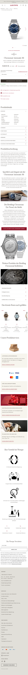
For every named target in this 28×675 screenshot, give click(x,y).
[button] (7, 93)
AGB (2, 636)
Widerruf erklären (9, 665)
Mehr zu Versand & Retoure (8, 364)
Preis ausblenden (21, 66)
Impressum (3, 639)
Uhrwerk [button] (3, 127)
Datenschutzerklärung (6, 634)
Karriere (3, 627)
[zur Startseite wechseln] (14, 5)
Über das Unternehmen (6, 623)
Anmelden (14, 549)
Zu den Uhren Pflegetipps (8, 441)
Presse (3, 632)
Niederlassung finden (6, 583)
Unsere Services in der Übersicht (8, 594)
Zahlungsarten (4, 609)
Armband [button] (3, 137)
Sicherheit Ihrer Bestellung (7, 612)
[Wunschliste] (21, 5)
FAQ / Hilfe (4, 598)
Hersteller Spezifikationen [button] (8, 140)
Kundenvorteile (4, 596)
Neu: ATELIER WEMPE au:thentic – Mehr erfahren (14, 2)
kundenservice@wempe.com (18, 560)
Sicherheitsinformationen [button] (8, 143)
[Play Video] (14, 277)
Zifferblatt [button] (4, 134)
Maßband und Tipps (22, 71)
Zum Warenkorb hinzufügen (14, 80)
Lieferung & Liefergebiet (7, 607)
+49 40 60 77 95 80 (6, 574)
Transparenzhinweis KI (6, 641)
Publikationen (4, 629)
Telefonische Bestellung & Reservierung (10, 603)
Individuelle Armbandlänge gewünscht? (6, 71)
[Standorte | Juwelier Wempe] (23, 5)
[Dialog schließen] (27, 1)
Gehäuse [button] (3, 111)
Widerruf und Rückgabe (6, 605)
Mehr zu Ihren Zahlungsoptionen (9, 389)
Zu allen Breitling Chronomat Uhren (14, 228)
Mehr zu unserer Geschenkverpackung (11, 415)
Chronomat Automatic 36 (6, 328)
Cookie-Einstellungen (6, 614)
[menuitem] (2, 5)
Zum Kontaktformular (6, 580)
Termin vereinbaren (5, 585)
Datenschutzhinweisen (16, 563)
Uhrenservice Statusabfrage (7, 600)
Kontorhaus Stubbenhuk (7, 625)
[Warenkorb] (25, 5)
